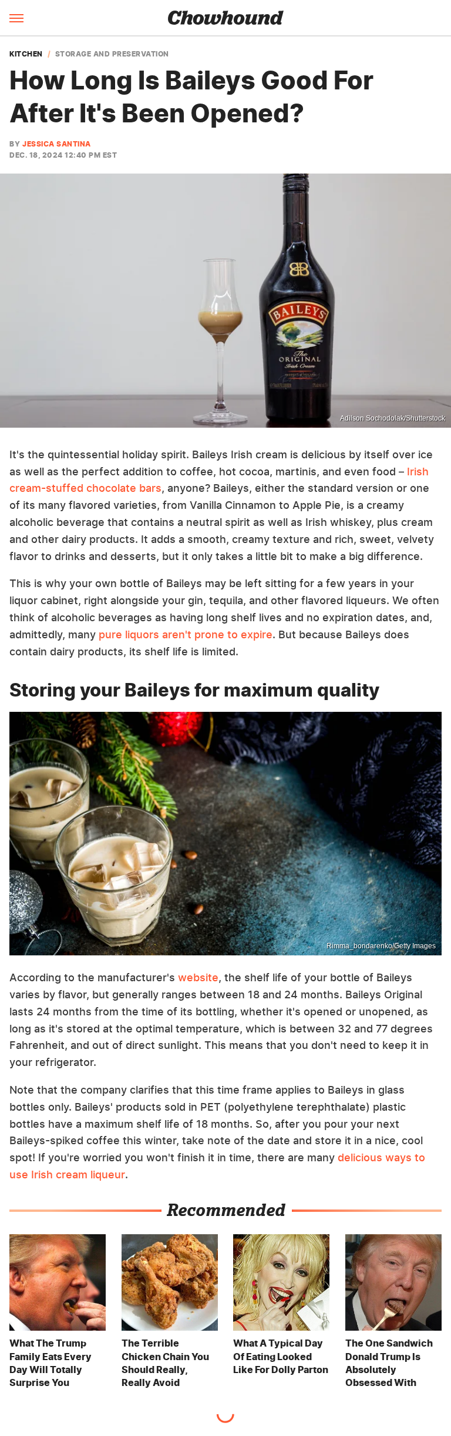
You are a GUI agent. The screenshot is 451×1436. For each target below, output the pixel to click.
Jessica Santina (56, 143)
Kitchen (26, 54)
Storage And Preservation (112, 54)
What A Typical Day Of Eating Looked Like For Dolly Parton (280, 1356)
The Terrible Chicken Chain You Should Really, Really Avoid (165, 1362)
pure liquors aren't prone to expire (185, 634)
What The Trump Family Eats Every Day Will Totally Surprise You (50, 1362)
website (198, 977)
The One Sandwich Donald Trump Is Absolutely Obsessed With (389, 1362)
